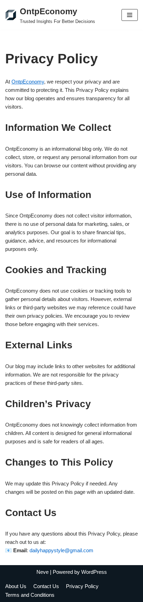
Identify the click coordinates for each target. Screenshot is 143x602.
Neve (42, 572)
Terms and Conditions (29, 595)
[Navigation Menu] (129, 15)
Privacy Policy (82, 586)
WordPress (94, 572)
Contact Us (46, 586)
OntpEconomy (27, 82)
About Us (15, 586)
